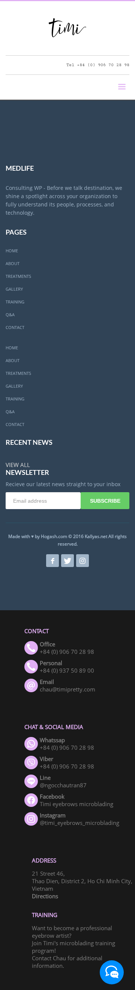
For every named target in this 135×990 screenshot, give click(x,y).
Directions (45, 896)
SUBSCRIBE (105, 501)
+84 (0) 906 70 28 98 (103, 64)
